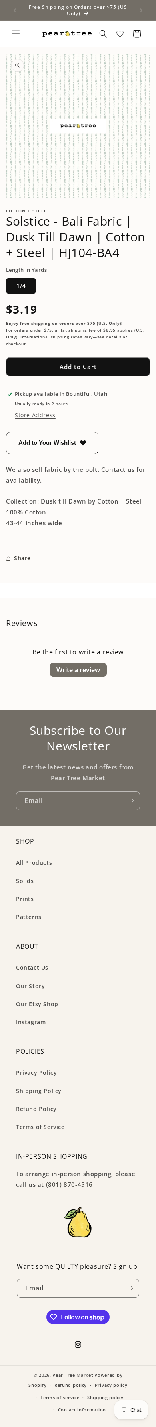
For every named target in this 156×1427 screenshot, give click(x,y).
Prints (25, 899)
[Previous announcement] (15, 10)
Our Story (30, 986)
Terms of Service (40, 1127)
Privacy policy (111, 1385)
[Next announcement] (141, 10)
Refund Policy (36, 1109)
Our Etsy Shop (37, 1004)
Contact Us (32, 967)
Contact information (82, 1410)
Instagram (31, 1022)
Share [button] (22, 558)
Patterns (29, 917)
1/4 (21, 285)
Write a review (78, 669)
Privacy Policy (36, 1072)
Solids (25, 881)
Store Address (35, 415)
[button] (16, 34)
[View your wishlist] (120, 34)
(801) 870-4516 (69, 1184)
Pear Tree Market (72, 1375)
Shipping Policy (39, 1091)
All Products (34, 862)
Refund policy (70, 1385)
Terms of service (59, 1397)
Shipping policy (105, 1397)
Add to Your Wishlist (47, 442)
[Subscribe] (131, 800)
